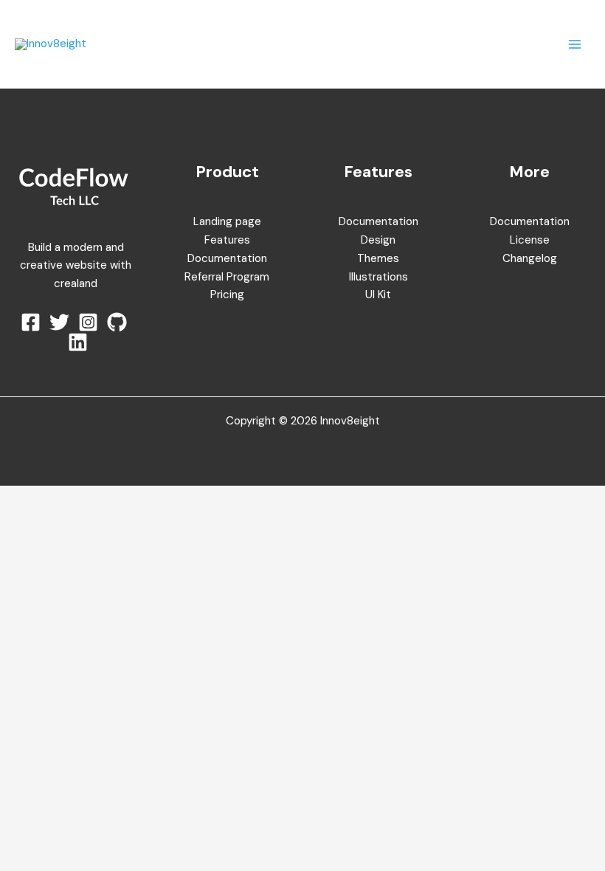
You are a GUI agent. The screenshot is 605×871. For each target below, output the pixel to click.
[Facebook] (31, 322)
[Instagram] (88, 322)
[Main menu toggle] (575, 45)
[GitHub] (117, 322)
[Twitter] (59, 322)
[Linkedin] (78, 342)
